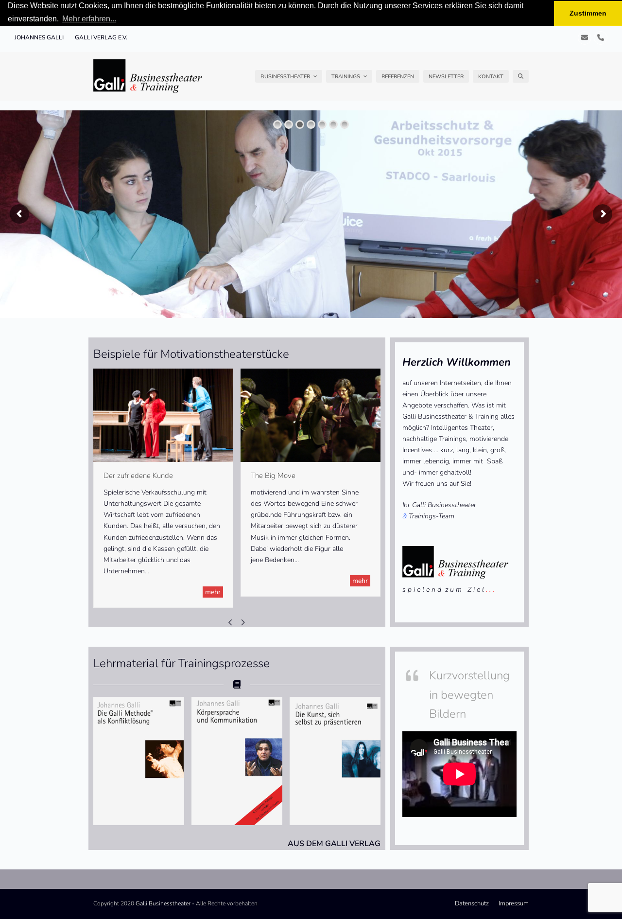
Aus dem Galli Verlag (334, 843)
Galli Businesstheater (163, 903)
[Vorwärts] (243, 622)
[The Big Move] (310, 415)
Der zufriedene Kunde (138, 475)
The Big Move (273, 475)
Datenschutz (472, 903)
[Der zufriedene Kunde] (163, 415)
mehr (213, 592)
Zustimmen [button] (588, 13)
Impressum (514, 903)
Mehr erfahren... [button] (89, 19)
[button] (521, 76)
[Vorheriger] (231, 622)
